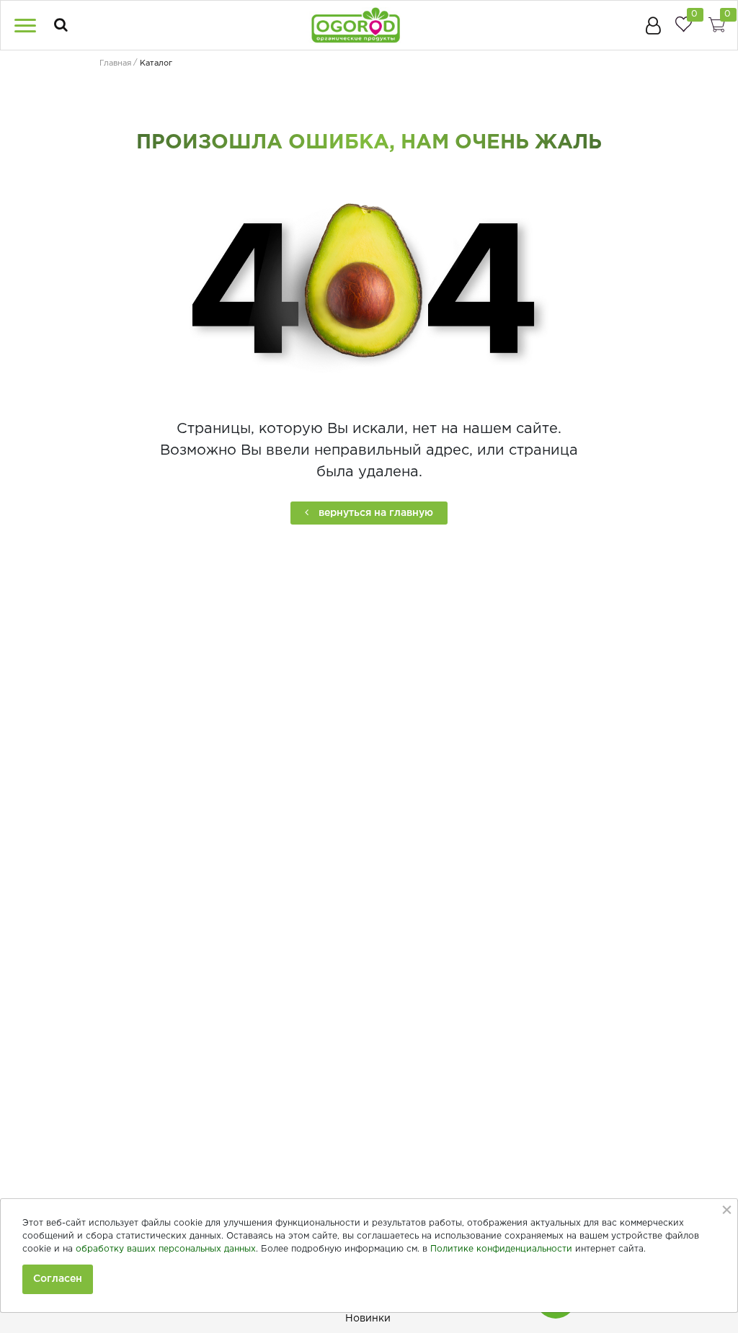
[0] (683, 24)
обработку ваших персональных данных (166, 1249)
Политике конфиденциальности (501, 1249)
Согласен (57, 1279)
